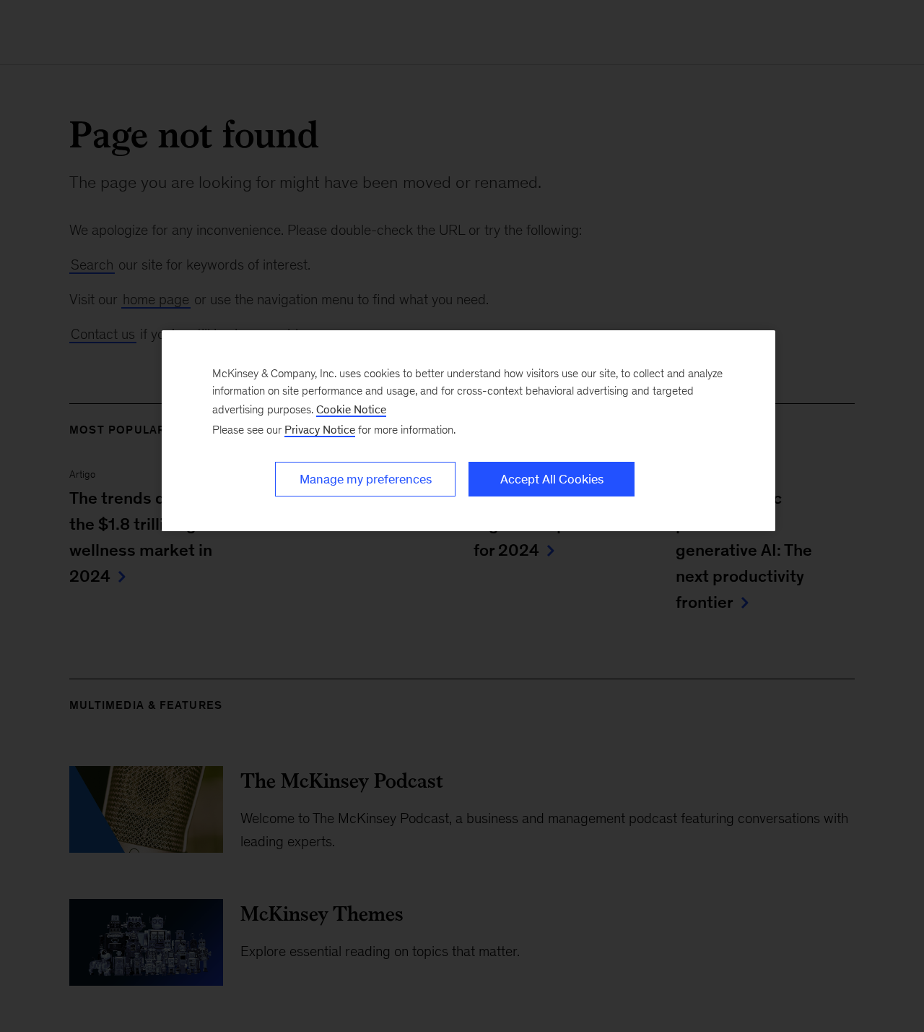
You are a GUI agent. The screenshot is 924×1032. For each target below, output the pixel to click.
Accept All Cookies (551, 479)
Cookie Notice (351, 409)
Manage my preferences (366, 479)
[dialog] (468, 430)
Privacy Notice (319, 429)
